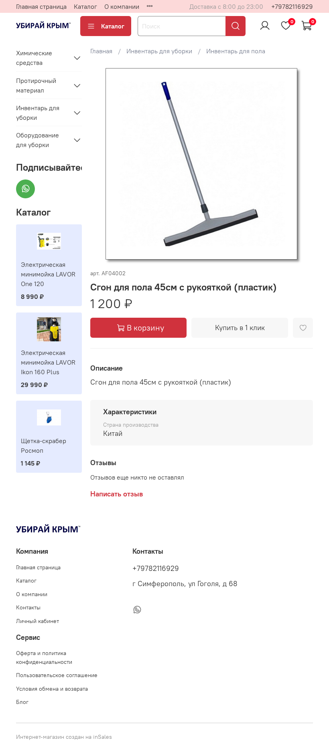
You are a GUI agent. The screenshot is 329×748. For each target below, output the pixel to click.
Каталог (85, 6)
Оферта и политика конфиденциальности (44, 657)
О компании (121, 6)
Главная (101, 51)
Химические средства (34, 58)
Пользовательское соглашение (56, 675)
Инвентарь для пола (235, 51)
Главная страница (41, 6)
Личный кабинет (37, 621)
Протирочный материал (36, 85)
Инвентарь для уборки (159, 51)
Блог (22, 702)
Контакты (28, 607)
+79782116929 (292, 6)
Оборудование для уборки (37, 140)
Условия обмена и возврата (52, 688)
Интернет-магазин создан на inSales (64, 736)
